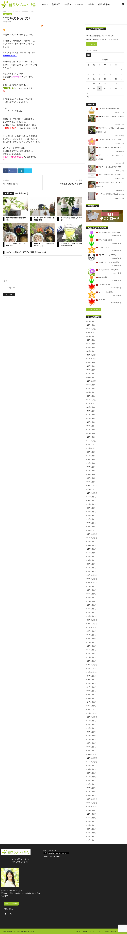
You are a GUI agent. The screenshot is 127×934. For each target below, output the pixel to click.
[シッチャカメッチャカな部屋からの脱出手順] (69, 232)
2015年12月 (90, 620)
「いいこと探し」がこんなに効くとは (16, 244)
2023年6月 (89, 347)
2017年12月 (90, 530)
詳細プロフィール (11, 904)
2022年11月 (90, 355)
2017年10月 (90, 538)
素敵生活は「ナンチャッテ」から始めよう (44, 244)
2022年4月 (89, 373)
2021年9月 (89, 385)
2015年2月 (89, 657)
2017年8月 (89, 545)
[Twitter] (11, 914)
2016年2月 (89, 612)
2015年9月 (89, 631)
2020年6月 (89, 418)
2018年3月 (89, 519)
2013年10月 (90, 717)
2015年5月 (89, 646)
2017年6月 (89, 553)
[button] (123, 4)
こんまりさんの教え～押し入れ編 (109, 139)
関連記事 (8, 193)
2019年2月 (89, 478)
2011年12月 (90, 799)
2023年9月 (89, 336)
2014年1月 (89, 706)
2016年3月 (89, 609)
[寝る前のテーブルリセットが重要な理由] (42, 206)
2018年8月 (89, 500)
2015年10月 (90, 627)
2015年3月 (89, 653)
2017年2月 (89, 568)
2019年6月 (89, 463)
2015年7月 (89, 639)
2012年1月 (89, 795)
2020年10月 (90, 403)
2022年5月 (89, 370)
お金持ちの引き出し (105, 285)
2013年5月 (89, 736)
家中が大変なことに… (105, 240)
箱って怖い (102, 299)
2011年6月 (89, 821)
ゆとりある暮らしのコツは (107, 255)
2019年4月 (89, 471)
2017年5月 (89, 556)
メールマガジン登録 (84, 4)
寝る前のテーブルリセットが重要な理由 (44, 218)
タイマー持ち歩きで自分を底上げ (109, 232)
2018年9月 (89, 497)
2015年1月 (89, 661)
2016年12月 (90, 575)
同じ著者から (20, 193)
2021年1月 (89, 396)
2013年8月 (89, 724)
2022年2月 (89, 377)
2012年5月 (89, 780)
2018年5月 (89, 512)
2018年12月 (90, 485)
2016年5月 (89, 601)
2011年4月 (89, 829)
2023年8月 (89, 340)
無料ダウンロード (60, 4)
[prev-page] (78, 196)
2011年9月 (89, 810)
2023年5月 (89, 351)
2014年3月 (89, 698)
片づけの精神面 (15, 11)
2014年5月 (89, 691)
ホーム (45, 4)
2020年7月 (89, 415)
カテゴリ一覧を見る (93, 309)
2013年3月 (89, 743)
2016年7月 (89, 594)
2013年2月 (89, 747)
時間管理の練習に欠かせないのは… (16, 218)
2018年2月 (89, 523)
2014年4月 (89, 694)
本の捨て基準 (102, 277)
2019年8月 (89, 456)
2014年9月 (89, 676)
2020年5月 (89, 422)
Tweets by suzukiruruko (51, 856)
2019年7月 (89, 459)
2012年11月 (90, 758)
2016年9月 (89, 586)
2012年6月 (89, 777)
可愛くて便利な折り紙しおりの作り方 (111, 175)
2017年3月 (89, 564)
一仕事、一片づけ (104, 247)
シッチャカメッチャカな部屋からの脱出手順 (71, 244)
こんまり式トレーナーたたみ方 (108, 108)
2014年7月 (89, 683)
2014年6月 (89, 687)
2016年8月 (89, 590)
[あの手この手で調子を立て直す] (69, 206)
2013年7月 (89, 728)
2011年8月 (89, 814)
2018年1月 (89, 527)
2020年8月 (89, 411)
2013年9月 (89, 721)
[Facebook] (6, 914)
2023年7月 (89, 344)
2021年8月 (89, 388)
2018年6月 (89, 508)
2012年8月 (89, 769)
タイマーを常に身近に (105, 292)
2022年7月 (89, 366)
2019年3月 (89, 474)
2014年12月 (90, 665)
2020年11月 (90, 400)
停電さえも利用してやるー (71, 183)
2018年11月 (90, 489)
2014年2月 (89, 702)
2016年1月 (89, 616)
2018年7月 (89, 504)
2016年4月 (89, 605)
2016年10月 (90, 583)
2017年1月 (89, 571)
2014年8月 (89, 680)
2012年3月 (89, 788)
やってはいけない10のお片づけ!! (109, 270)
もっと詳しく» (91, 44)
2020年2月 (89, 433)
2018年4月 (89, 515)
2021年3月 (89, 392)
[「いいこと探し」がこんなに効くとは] (15, 232)
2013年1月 (89, 750)
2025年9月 (89, 321)
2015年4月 (89, 650)
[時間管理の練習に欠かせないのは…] (15, 206)
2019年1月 (89, 482)
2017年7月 (89, 549)
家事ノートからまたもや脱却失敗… (110, 167)
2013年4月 (89, 739)
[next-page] (81, 196)
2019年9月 (89, 452)
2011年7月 (89, 818)
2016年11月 (90, 579)
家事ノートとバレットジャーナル (109, 147)
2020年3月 (89, 429)
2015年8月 (89, 635)
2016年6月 (89, 597)
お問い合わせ (103, 4)
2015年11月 (90, 624)
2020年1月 (89, 437)
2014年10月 (90, 672)
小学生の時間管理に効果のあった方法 (111, 194)
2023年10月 (90, 332)
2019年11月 (90, 444)
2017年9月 (89, 541)
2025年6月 (89, 325)
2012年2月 (89, 792)
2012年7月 (89, 773)
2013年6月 (89, 732)
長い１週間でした (10, 183)
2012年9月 (89, 765)
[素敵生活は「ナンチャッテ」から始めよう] (42, 232)
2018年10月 (90, 493)
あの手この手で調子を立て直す (71, 218)
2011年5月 (89, 825)
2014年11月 (90, 668)
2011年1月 (89, 840)
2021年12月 (90, 381)
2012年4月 (89, 784)
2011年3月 (89, 833)
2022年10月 (90, 359)
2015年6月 (89, 642)
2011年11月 (90, 803)
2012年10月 (90, 762)
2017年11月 (90, 534)
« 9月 (87, 97)
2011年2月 (89, 836)
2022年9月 (89, 362)
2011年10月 (90, 806)
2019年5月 (89, 467)
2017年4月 (89, 560)
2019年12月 (90, 441)
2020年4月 (89, 426)
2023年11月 (90, 329)
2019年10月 (90, 448)
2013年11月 (90, 713)
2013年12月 (90, 709)
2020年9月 (89, 407)
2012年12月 (90, 754)
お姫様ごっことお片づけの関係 (108, 262)
